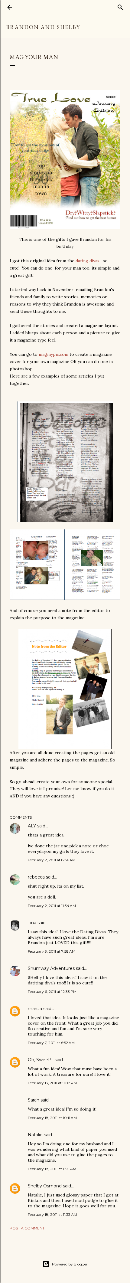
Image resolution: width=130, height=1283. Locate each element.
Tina (32, 922)
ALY (32, 826)
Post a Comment (27, 1228)
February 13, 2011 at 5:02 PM (52, 1083)
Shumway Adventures (51, 968)
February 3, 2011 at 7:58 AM (51, 951)
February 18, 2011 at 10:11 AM (52, 1117)
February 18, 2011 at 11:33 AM (52, 1214)
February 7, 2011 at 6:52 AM (51, 1042)
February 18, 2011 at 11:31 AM (52, 1169)
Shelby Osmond (45, 1186)
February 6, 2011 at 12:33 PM (52, 991)
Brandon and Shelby (43, 27)
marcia (35, 1008)
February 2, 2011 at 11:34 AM (52, 905)
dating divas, (89, 260)
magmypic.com (53, 354)
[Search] (120, 6)
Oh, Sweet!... (41, 1059)
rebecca (36, 877)
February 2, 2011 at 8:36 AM (52, 860)
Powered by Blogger (70, 1264)
